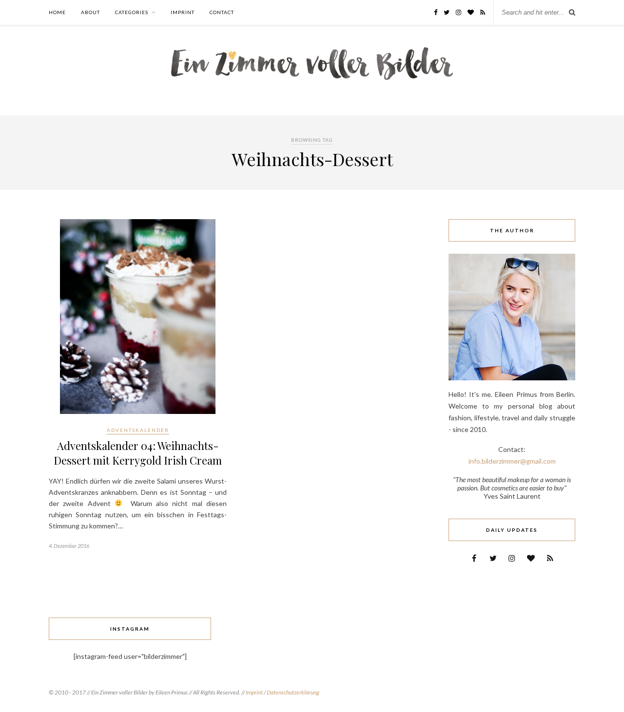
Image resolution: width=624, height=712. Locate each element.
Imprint (183, 12)
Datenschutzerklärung (293, 692)
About (90, 12)
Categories (131, 12)
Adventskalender (138, 430)
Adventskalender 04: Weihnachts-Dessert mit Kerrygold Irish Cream (138, 453)
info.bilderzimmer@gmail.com (512, 461)
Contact (222, 12)
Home (57, 12)
